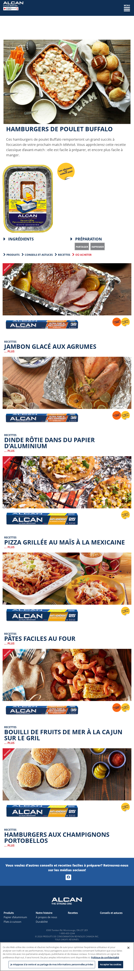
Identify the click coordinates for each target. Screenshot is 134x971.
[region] (67, 956)
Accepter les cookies (110, 964)
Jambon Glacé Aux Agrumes (50, 346)
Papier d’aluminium (15, 917)
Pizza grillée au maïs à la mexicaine (64, 542)
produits (13, 254)
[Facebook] (68, 877)
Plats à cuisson (12, 921)
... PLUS (9, 351)
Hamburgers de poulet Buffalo (59, 129)
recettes (64, 254)
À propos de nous (46, 917)
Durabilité (42, 921)
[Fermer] (128, 948)
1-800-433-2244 (67, 933)
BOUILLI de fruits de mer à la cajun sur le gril (63, 735)
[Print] (97, 246)
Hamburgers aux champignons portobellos (56, 837)
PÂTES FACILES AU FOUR (39, 638)
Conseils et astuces (39, 254)
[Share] (82, 246)
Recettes (73, 912)
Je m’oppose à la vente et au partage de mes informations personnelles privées (51, 964)
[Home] (13, 7)
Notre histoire (44, 912)
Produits (9, 912)
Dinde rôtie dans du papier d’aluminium (49, 443)
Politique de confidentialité (105, 957)
